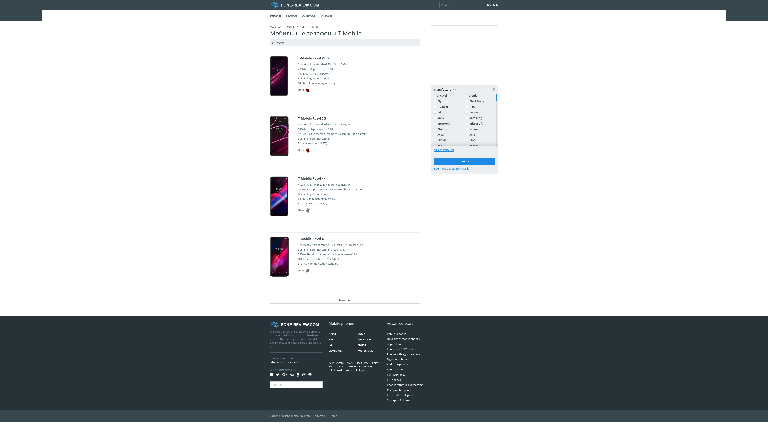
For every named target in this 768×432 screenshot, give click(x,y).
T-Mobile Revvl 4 (311, 239)
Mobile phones (341, 324)
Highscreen (365, 366)
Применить (464, 161)
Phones (276, 15)
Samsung (475, 118)
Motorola (443, 123)
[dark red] (307, 90)
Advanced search (401, 324)
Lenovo (474, 112)
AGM (440, 135)
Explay (375, 363)
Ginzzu (352, 366)
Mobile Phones (296, 27)
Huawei (442, 107)
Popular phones (396, 334)
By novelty (278, 42)
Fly (439, 101)
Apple (473, 95)
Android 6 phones (397, 364)
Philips (442, 129)
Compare (308, 15)
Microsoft (476, 123)
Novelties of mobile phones (403, 339)
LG (439, 112)
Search (291, 15)
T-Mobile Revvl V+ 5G (314, 58)
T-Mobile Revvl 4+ (311, 178)
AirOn (473, 140)
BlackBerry (476, 101)
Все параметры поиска (450, 168)
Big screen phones (398, 359)
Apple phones (395, 344)
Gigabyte (340, 366)
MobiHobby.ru (294, 5)
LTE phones (394, 380)
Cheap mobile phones (400, 390)
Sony (440, 118)
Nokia (473, 129)
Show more (345, 300)
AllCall (441, 140)
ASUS (350, 363)
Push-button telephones (401, 395)
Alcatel (442, 95)
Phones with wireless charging (405, 385)
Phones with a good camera (403, 354)
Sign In (493, 5)
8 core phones (395, 369)
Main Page (276, 27)
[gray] (307, 210)
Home (333, 416)
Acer (472, 135)
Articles (326, 15)
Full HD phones (396, 374)
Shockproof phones (398, 400)
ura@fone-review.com (286, 362)
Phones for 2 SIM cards (400, 349)
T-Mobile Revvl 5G (312, 118)
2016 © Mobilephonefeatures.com (290, 416)
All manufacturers (444, 149)
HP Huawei (335, 370)
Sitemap (320, 416)
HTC (472, 107)
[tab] (464, 89)
